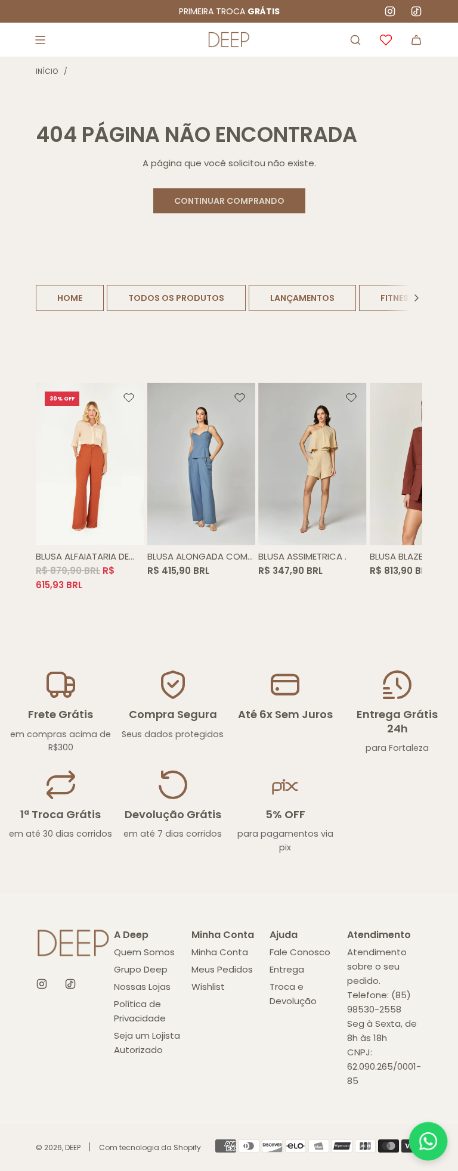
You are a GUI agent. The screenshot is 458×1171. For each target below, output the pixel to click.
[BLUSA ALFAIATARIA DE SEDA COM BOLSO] (90, 464)
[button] (416, 298)
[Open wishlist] (386, 40)
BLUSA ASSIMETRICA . (302, 556)
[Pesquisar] (355, 40)
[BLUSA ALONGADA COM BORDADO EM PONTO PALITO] (201, 464)
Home (69, 298)
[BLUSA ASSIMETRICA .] (312, 464)
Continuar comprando (229, 201)
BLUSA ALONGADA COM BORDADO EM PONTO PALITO (197, 557)
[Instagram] (390, 11)
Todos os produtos (176, 298)
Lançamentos (302, 298)
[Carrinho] (416, 40)
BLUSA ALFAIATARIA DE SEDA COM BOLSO (82, 557)
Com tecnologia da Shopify (150, 1147)
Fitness (397, 298)
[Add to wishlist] (128, 398)
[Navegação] (40, 40)
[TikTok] (416, 11)
